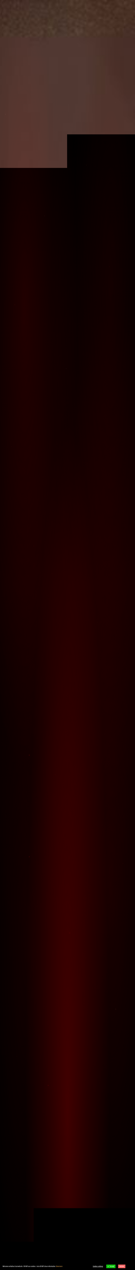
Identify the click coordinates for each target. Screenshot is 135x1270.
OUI (56, 656)
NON (79, 656)
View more (59, 1266)
